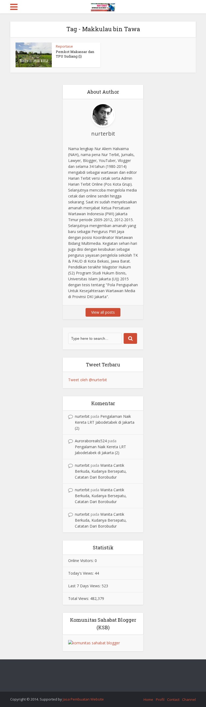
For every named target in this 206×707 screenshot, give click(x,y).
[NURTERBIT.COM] (103, 6)
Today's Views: (81, 573)
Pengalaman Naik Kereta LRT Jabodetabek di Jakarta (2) (104, 422)
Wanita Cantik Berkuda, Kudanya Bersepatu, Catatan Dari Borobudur (101, 471)
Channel (189, 699)
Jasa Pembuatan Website (83, 699)
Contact (173, 699)
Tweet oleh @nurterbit (87, 379)
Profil (160, 699)
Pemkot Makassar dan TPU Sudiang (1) (75, 54)
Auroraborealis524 (91, 440)
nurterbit (82, 416)
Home (148, 699)
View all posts (103, 312)
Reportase (64, 46)
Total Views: (79, 598)
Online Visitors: (81, 560)
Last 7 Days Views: (85, 585)
